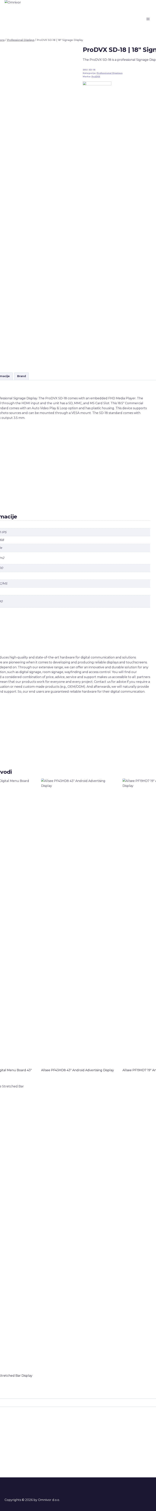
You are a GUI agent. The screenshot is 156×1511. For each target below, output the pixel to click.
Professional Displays (110, 73)
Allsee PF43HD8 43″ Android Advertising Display (77, 1070)
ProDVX (96, 76)
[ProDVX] (97, 223)
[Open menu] (147, 19)
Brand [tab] (21, 376)
